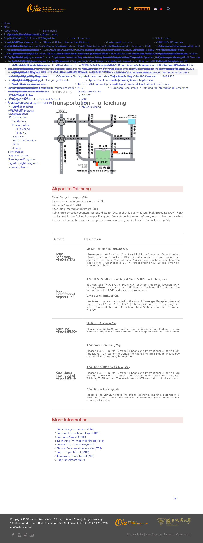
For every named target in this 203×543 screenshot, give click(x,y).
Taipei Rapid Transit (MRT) (73, 452)
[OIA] (132, 522)
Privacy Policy (135, 534)
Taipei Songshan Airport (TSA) (75, 429)
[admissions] (142, 8)
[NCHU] (173, 521)
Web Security (154, 534)
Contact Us (183, 534)
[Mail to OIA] (32, 535)
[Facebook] (15, 535)
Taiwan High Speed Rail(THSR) (75, 444)
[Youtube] (21, 535)
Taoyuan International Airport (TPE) (78, 433)
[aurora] (123, 8)
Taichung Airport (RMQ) (71, 437)
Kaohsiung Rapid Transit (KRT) (75, 456)
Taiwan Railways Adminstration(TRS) (79, 448)
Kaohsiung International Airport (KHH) (80, 440)
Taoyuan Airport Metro (70, 459)
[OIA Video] (27, 535)
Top (175, 498)
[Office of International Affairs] (46, 8)
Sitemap (169, 534)
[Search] (169, 8)
